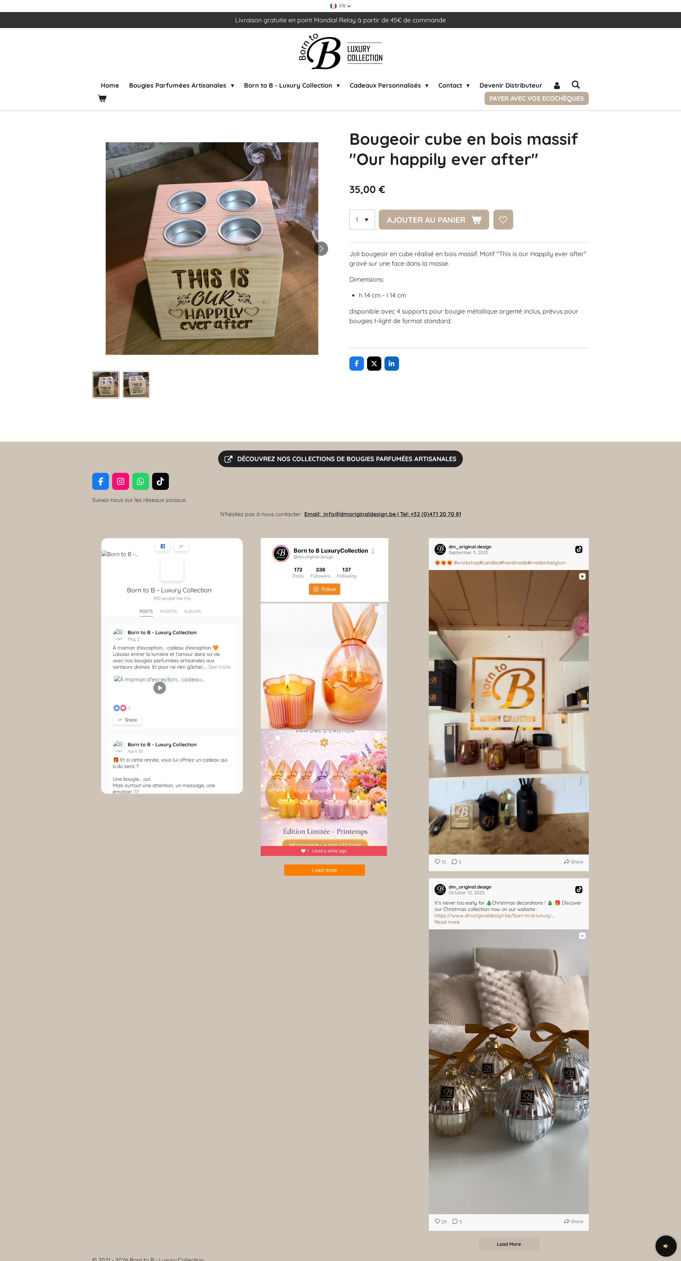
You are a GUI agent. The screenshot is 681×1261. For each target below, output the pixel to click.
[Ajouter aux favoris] (503, 219)
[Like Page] (163, 546)
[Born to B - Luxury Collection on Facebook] (172, 569)
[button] (340, 6)
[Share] (181, 546)
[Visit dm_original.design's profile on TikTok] (440, 549)
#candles (489, 562)
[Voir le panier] (101, 98)
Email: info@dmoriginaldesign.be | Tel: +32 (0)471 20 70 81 (382, 514)
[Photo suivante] (321, 249)
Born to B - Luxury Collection (169, 590)
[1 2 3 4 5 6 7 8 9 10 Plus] (362, 219)
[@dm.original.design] (281, 554)
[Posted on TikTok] (579, 549)
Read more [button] (447, 922)
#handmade (513, 562)
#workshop (466, 562)
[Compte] (556, 85)
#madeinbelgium (546, 562)
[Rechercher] (575, 84)
